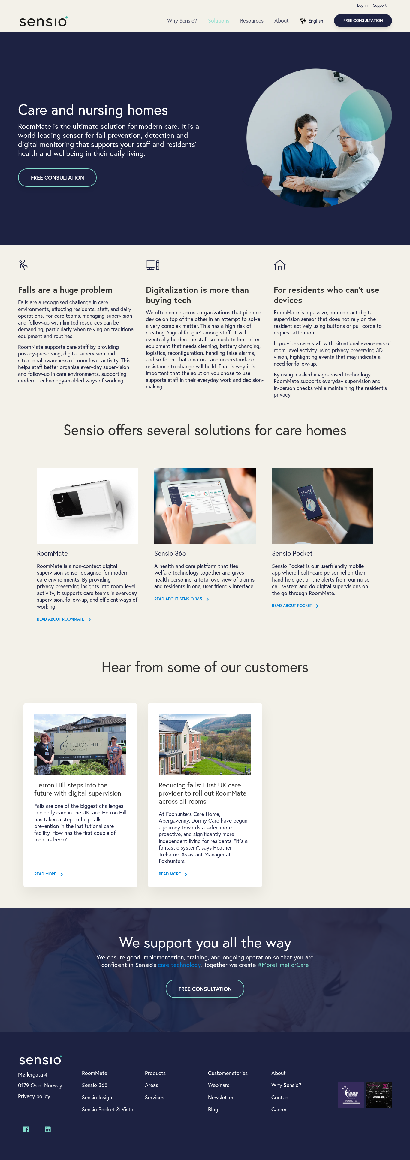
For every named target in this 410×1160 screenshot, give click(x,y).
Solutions (218, 20)
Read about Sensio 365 (178, 599)
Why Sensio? (182, 20)
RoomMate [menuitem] (94, 1073)
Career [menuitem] (279, 1109)
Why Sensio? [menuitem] (286, 1085)
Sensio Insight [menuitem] (98, 1097)
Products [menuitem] (155, 1073)
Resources (252, 20)
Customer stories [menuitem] (228, 1073)
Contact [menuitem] (280, 1097)
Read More (45, 874)
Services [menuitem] (154, 1097)
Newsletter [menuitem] (221, 1097)
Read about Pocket (292, 606)
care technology (179, 965)
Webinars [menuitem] (218, 1085)
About (281, 20)
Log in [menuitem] (362, 5)
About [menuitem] (278, 1073)
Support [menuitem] (380, 5)
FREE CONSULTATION (57, 177)
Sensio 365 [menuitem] (94, 1085)
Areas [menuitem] (151, 1085)
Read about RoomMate (61, 619)
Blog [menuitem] (213, 1109)
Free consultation (363, 20)
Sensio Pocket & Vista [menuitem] (107, 1109)
